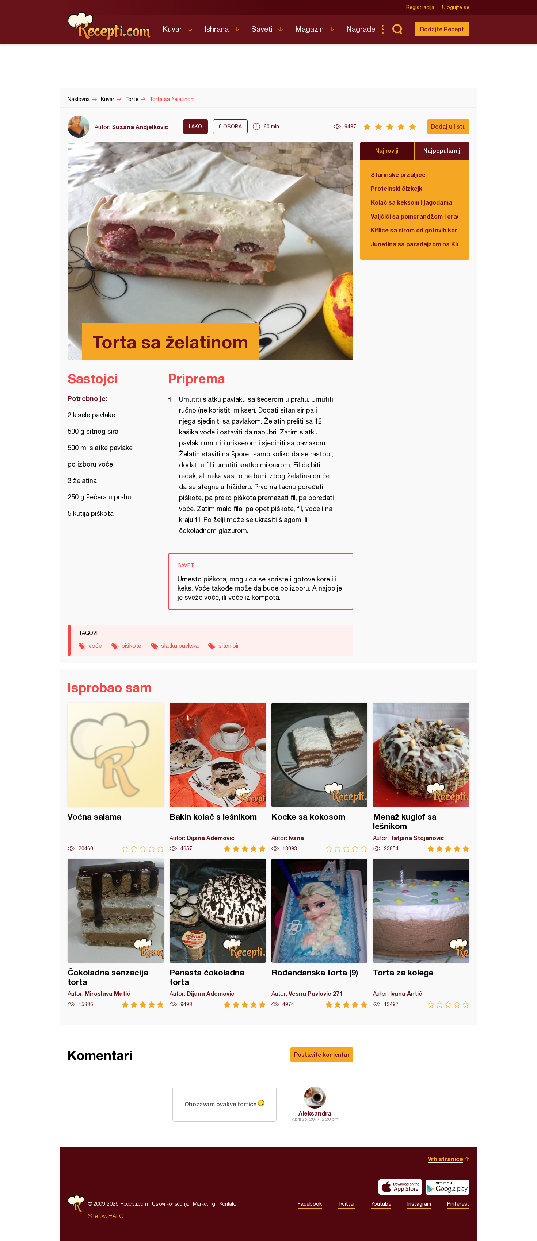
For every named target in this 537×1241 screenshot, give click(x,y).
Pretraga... (397, 29)
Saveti (262, 29)
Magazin (309, 29)
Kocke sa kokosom (319, 777)
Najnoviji (387, 150)
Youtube (381, 1204)
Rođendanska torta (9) (319, 933)
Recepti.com (110, 26)
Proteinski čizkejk (396, 188)
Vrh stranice (445, 1158)
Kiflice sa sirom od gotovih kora (414, 230)
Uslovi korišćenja (170, 1204)
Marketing (204, 1204)
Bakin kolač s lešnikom (218, 777)
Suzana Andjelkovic (140, 126)
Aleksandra (314, 1113)
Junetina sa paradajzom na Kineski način (414, 243)
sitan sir (228, 645)
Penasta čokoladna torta (218, 933)
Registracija (420, 7)
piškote (131, 645)
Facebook (310, 1204)
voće (95, 645)
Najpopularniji (442, 150)
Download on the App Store (400, 1187)
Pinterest (458, 1204)
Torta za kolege (421, 933)
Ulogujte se (455, 7)
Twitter (346, 1204)
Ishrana (217, 29)
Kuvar (172, 29)
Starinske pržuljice (398, 174)
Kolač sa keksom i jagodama (411, 202)
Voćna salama (116, 777)
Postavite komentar (322, 1054)
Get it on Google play (447, 1187)
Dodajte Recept (442, 29)
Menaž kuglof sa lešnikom (421, 777)
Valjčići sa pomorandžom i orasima (414, 216)
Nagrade (360, 29)
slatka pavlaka (180, 645)
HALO (115, 1216)
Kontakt (227, 1204)
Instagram (419, 1204)
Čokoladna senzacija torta (116, 933)
